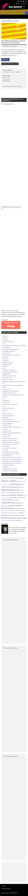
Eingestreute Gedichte (7, 362)
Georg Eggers (21, 492)
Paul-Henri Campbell (15, 510)
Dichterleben (5, 358)
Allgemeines (5, 336)
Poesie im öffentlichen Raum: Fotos (11, 421)
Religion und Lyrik (6, 431)
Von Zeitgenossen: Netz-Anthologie (11, 453)
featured (4, 490)
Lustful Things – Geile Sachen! (9, 404)
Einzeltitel (4, 366)
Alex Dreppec (9, 478)
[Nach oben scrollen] (25, 893)
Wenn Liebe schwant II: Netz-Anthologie (12, 457)
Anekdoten (5, 338)
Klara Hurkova (8, 500)
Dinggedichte (5, 360)
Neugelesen (5, 417)
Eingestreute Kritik (6, 364)
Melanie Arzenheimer (16, 505)
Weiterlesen (5, 59)
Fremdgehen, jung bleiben (8, 370)
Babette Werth (19, 481)
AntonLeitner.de (22, 527)
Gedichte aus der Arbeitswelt (9, 375)
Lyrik (3, 406)
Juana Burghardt (13, 497)
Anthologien (5, 339)
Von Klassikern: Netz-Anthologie (10, 451)
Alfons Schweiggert (17, 478)
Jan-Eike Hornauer (17, 495)
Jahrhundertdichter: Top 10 (8, 393)
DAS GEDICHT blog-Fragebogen (10, 349)
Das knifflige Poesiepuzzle (7, 63)
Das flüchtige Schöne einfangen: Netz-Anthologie (14, 345)
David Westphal (12, 487)
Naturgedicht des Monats (8, 415)
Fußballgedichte (6, 374)
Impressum (3, 885)
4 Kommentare (13, 46)
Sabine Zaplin (7, 512)
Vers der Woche (6, 446)
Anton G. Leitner (18, 316)
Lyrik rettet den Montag (7, 408)
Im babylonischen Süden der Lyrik (10, 391)
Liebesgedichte (6, 400)
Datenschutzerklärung (6, 888)
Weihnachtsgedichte (7, 455)
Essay (16, 63)
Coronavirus (15, 484)
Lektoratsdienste (14, 314)
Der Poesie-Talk (6, 353)
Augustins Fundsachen (8, 341)
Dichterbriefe (5, 357)
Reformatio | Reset (6, 425)
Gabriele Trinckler (14, 492)
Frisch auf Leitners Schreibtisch (10, 372)
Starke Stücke (12, 512)
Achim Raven (3, 478)
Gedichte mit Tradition (7, 379)
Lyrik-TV (4, 412)
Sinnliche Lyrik (6, 436)
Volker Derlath (21, 518)
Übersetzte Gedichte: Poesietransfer (11, 442)
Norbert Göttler (7, 510)
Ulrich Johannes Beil (17, 515)
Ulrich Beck (10, 515)
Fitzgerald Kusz (13, 490)
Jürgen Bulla (20, 497)
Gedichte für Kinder (7, 377)
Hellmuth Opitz (5, 495)
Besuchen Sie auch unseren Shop (9, 310)
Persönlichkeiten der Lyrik (8, 419)
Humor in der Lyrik (6, 389)
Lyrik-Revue (5, 410)
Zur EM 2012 (5, 467)
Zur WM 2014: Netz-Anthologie (9, 470)
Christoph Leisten (7, 484)
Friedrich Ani (7, 492)
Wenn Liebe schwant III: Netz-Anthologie (12, 459)
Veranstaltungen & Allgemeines (10, 444)
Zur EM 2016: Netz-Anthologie (9, 469)
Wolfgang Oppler (19, 520)
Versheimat (5, 450)
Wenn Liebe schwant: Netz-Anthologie (11, 461)
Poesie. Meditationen (7, 423)
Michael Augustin (7, 508)
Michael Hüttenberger (18, 508)
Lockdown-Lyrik (6, 402)
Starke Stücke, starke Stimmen (9, 438)
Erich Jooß (20, 487)
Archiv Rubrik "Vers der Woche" (12, 86)
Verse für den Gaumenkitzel (9, 448)
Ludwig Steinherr (19, 503)
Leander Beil (15, 499)
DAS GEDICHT (6, 347)
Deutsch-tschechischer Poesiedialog (11, 355)
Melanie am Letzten (7, 413)
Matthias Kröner (4, 505)
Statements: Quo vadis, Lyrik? (9, 440)
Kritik (3, 398)
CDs (3, 343)
